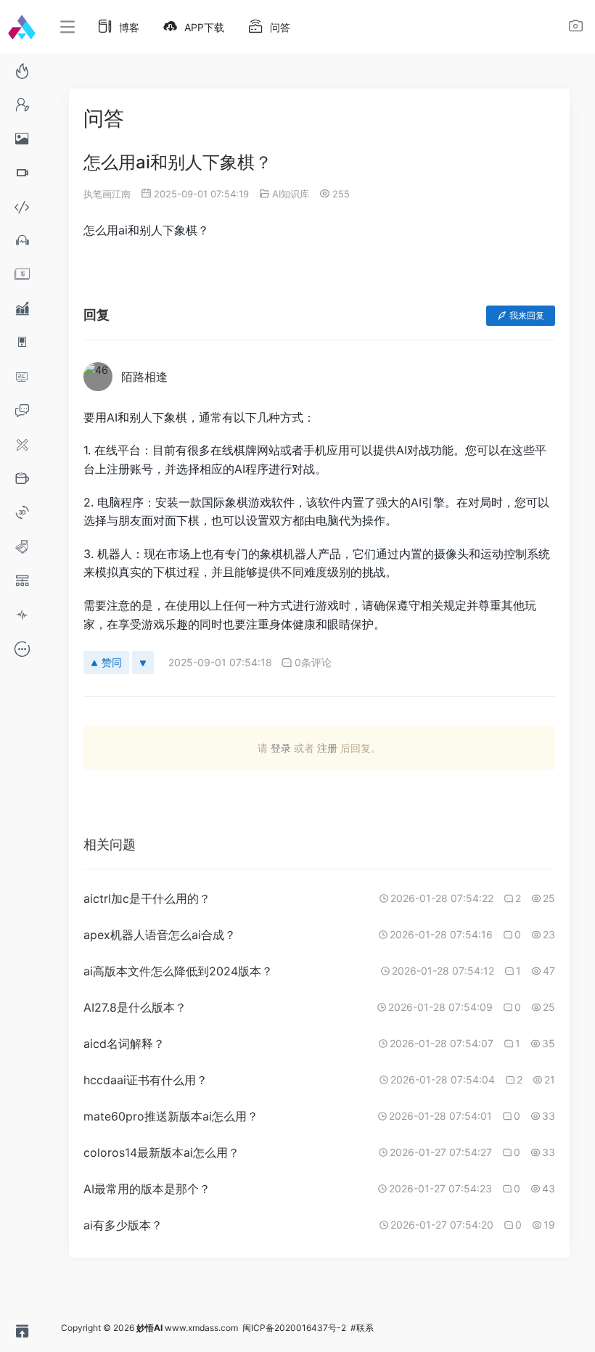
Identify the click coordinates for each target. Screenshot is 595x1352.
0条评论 (313, 662)
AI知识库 (290, 194)
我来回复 (526, 315)
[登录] (575, 27)
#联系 (362, 1327)
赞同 (112, 662)
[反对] (143, 662)
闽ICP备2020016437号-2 (294, 1327)
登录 (281, 748)
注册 (327, 748)
